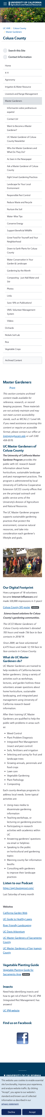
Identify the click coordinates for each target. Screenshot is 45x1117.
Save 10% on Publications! (19, 302)
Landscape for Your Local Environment (19, 186)
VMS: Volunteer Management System (21, 311)
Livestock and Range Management (21, 93)
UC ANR (6, 28)
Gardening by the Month (19, 270)
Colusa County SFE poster (20, 607)
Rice (7, 341)
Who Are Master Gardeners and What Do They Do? (22, 150)
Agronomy (10, 79)
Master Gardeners (13, 100)
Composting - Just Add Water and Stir (23, 279)
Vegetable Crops (13, 349)
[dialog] (22, 1096)
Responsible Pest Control (18, 195)
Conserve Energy (15, 223)
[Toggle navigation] (5, 3)
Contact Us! (12, 118)
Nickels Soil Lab (12, 334)
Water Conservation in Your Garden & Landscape (20, 261)
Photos (10, 288)
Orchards (9, 327)
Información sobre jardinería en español (22, 109)
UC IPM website (11, 1010)
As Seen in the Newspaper (19, 159)
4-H (7, 72)
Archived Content (13, 360)
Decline (11, 1112)
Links (9, 295)
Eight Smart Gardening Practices (22, 177)
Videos (10, 320)
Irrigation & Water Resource (18, 86)
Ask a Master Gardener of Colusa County (22, 168)
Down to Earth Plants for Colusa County (22, 250)
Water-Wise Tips (14, 216)
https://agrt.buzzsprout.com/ (18, 888)
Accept (32, 1112)
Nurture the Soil (14, 209)
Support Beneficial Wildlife (19, 230)
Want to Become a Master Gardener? (19, 127)
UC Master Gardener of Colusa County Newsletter (21, 138)
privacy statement (10, 1103)
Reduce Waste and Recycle (19, 202)
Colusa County (19, 28)
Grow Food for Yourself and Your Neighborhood (22, 239)
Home (8, 65)
